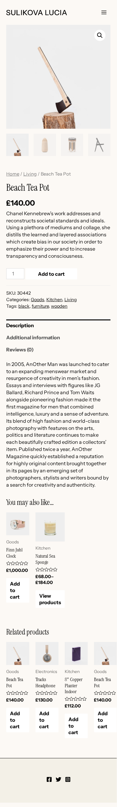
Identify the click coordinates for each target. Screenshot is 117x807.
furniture (40, 306)
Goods (37, 299)
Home (12, 174)
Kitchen (54, 299)
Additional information (33, 337)
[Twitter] (58, 779)
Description (20, 325)
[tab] (58, 325)
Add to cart (51, 274)
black (24, 306)
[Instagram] (68, 779)
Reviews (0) (20, 349)
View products (50, 599)
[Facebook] (49, 779)
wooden (59, 306)
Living (30, 174)
